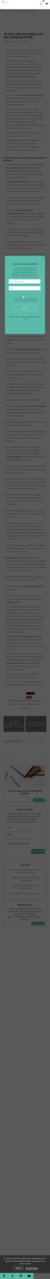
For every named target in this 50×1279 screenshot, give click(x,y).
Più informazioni (31, 1268)
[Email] (29, 1276)
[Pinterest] (21, 1276)
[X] (12, 1276)
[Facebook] (4, 1276)
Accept (18, 1268)
